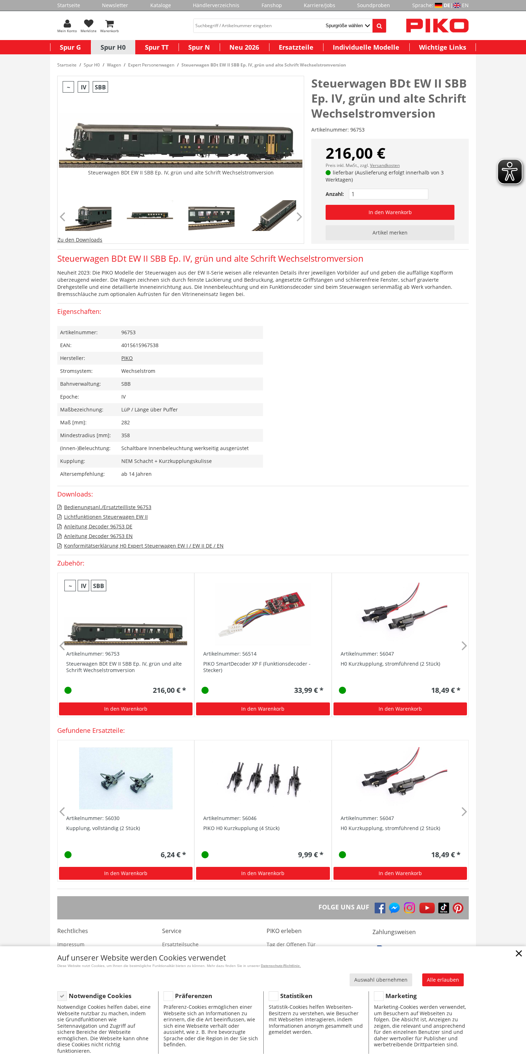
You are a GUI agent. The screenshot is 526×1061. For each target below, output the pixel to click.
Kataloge (160, 5)
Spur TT (157, 47)
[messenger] (394, 908)
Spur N (199, 47)
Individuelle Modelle (366, 47)
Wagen (114, 65)
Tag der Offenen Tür (291, 944)
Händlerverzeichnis (216, 5)
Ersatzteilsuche (180, 944)
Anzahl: (335, 194)
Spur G (70, 47)
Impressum (70, 944)
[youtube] (427, 908)
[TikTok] (443, 908)
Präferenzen (193, 996)
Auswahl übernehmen (381, 979)
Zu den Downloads (80, 239)
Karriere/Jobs (319, 5)
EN (465, 5)
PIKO (127, 358)
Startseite (68, 5)
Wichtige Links (442, 47)
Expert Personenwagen (151, 65)
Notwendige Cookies (100, 996)
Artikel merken (390, 232)
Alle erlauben (443, 979)
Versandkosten (385, 165)
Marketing (401, 996)
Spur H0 (113, 47)
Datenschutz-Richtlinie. (281, 966)
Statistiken (296, 996)
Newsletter (115, 5)
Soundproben (373, 5)
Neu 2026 (244, 47)
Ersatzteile (296, 47)
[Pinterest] (458, 908)
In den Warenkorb (390, 212)
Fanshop (272, 5)
